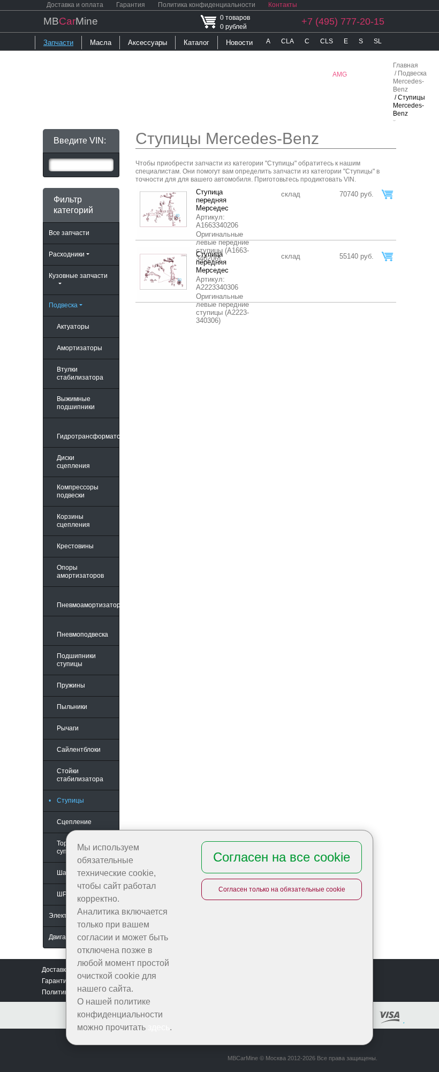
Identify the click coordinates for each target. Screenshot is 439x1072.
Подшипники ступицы (76, 660)
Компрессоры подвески (78, 491)
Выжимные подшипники (76, 403)
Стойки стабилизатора (80, 775)
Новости (239, 43)
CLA (287, 41)
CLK (46, 74)
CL (309, 58)
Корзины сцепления (73, 521)
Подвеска (63, 305)
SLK (70, 74)
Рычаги (68, 728)
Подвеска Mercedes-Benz (410, 81)
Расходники (67, 254)
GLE (179, 74)
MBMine (70, 21)
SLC (272, 58)
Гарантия (130, 5)
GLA (131, 74)
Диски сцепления (73, 462)
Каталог (196, 43)
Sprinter (288, 74)
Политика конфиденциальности (206, 5)
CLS (326, 41)
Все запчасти (69, 233)
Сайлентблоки (79, 749)
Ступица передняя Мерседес (212, 200)
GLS (202, 74)
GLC (155, 74)
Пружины (71, 685)
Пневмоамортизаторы (88, 605)
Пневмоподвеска (82, 634)
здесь (159, 1027)
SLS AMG (101, 74)
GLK (349, 58)
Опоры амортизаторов (80, 571)
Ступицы (66, 800)
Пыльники (72, 707)
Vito (316, 74)
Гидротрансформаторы (88, 436)
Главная (405, 65)
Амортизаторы (79, 348)
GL (328, 58)
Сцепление (74, 822)
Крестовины (75, 546)
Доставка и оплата (75, 5)
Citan (258, 74)
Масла (100, 43)
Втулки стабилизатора (80, 373)
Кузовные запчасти (78, 276)
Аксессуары (147, 43)
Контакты (282, 5)
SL (378, 41)
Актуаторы (73, 326)
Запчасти (58, 43)
